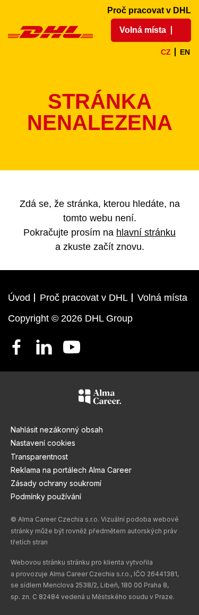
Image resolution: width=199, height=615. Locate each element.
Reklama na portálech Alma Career (71, 469)
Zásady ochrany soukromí (56, 483)
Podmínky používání (46, 496)
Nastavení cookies (43, 442)
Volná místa (162, 297)
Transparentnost (39, 456)
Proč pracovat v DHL (149, 10)
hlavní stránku (146, 232)
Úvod (19, 297)
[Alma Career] (99, 398)
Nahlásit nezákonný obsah (57, 429)
